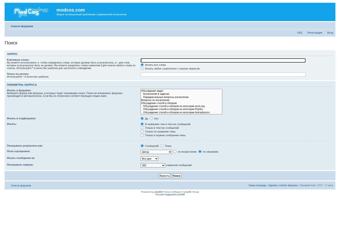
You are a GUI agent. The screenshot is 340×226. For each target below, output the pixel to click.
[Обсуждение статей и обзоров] (181, 103)
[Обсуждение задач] (181, 90)
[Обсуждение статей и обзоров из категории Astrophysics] (181, 112)
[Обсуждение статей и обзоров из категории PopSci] (181, 109)
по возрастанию (187, 151)
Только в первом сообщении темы (164, 135)
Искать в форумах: (19, 90)
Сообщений (151, 145)
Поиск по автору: (18, 73)
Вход (330, 32)
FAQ (299, 32)
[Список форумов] (31, 11)
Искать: (12, 123)
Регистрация (314, 32)
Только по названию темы (160, 131)
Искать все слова (155, 64)
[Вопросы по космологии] (181, 100)
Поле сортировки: (18, 151)
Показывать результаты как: (25, 145)
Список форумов (22, 26)
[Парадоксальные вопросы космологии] (181, 97)
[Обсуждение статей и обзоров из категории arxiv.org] (181, 106)
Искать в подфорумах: (21, 118)
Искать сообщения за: (21, 158)
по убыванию (210, 151)
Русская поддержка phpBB (170, 194)
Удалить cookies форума (282, 185)
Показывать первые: (20, 164)
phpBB (158, 192)
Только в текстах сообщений (161, 127)
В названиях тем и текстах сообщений (167, 124)
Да (146, 118)
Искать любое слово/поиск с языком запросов (172, 68)
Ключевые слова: (18, 59)
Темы (167, 145)
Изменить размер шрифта (329, 25)
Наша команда (257, 185)
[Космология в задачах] (181, 93)
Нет (156, 118)
